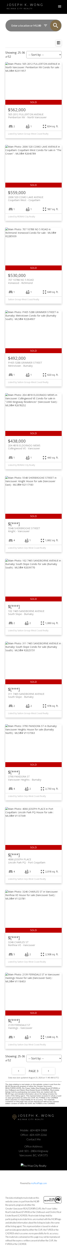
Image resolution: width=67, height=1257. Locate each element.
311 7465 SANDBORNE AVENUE (26, 695)
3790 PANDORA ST (24, 778)
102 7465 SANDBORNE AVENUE (26, 612)
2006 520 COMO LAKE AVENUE (25, 198)
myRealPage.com (39, 1183)
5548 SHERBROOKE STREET (24, 530)
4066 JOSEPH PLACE (26, 861)
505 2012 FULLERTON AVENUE (27, 116)
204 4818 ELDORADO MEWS (24, 447)
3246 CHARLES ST (21, 943)
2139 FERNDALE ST (20, 1026)
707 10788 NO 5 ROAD (21, 281)
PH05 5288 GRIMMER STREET (25, 364)
